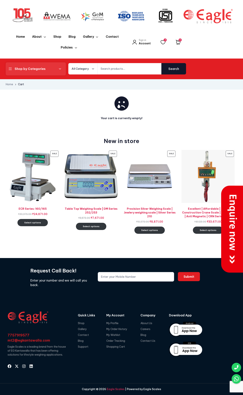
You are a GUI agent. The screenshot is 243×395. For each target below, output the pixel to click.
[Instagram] (24, 366)
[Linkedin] (31, 366)
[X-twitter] (17, 366)
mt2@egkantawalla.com (29, 340)
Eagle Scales (115, 389)
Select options (32, 222)
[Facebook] (9, 366)
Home (9, 84)
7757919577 (18, 335)
